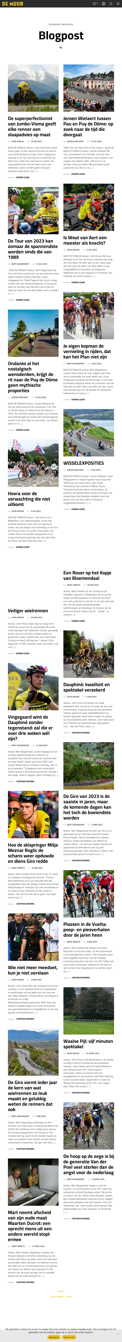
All (61, 47)
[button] (95, 3)
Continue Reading (25, 781)
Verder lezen (22, 177)
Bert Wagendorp (20, 264)
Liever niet (69, 1337)
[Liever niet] (118, 1333)
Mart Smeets (18, 868)
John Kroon (18, 141)
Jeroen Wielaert (20, 397)
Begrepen (54, 1337)
